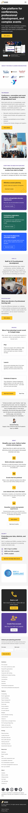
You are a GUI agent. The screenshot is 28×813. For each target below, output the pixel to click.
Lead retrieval (4, 716)
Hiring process (4, 777)
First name (3, 647)
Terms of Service (5, 809)
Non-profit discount (6, 739)
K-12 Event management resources (9, 764)
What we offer (4, 775)
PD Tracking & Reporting (7, 723)
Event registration (5, 696)
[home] (4, 2)
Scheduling (4, 693)
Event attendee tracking (7, 714)
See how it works (9, 189)
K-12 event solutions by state (8, 666)
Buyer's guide (4, 754)
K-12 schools (4, 664)
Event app (3, 704)
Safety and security (6, 725)
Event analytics (5, 706)
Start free (21, 393)
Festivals (3, 681)
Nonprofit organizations (6, 668)
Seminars (3, 683)
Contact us (4, 783)
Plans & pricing (4, 733)
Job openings (4, 781)
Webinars (3, 752)
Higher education (5, 671)
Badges (3, 712)
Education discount (5, 737)
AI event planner (5, 710)
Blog (2, 756)
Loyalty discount (5, 735)
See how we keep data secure (12, 558)
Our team (3, 779)
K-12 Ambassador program (7, 762)
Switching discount (5, 743)
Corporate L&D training (6, 673)
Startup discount (5, 741)
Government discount (6, 745)
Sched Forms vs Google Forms (8, 720)
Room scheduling (5, 702)
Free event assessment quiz (8, 758)
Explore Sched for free (6, 727)
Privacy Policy (4, 810)
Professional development (7, 685)
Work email (17, 647)
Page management (5, 700)
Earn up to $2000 (5, 766)
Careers (3, 773)
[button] (25, 2)
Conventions (4, 679)
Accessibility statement (6, 760)
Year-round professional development (10, 687)
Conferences (4, 677)
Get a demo (7, 35)
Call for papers (4, 708)
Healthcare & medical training (8, 675)
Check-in (3, 718)
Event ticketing (4, 698)
